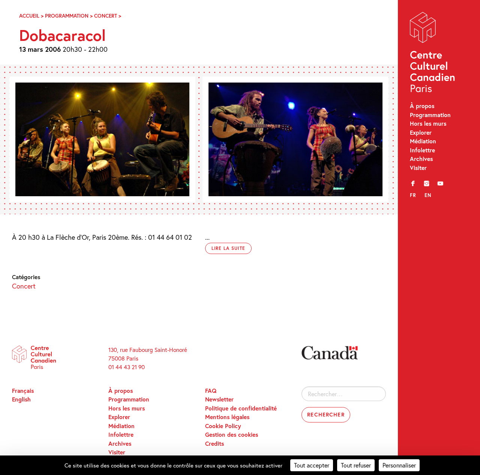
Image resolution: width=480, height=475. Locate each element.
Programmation (430, 115)
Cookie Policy (223, 426)
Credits (214, 443)
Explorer (421, 132)
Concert (105, 15)
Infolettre (422, 150)
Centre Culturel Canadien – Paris (433, 54)
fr (413, 195)
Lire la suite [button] (228, 248)
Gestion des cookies (231, 434)
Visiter (418, 167)
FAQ (210, 390)
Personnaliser (399, 465)
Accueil (29, 15)
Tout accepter (311, 465)
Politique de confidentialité (241, 408)
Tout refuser (356, 465)
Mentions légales (227, 417)
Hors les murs (428, 123)
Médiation (423, 141)
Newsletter (219, 399)
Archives (421, 158)
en (428, 195)
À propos (422, 106)
